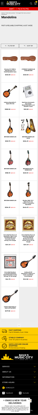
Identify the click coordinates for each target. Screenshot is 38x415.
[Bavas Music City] (13, 3)
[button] (34, 4)
